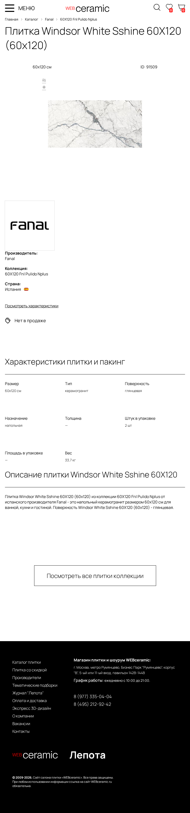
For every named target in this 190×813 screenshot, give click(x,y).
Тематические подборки (34, 685)
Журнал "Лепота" (28, 693)
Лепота (88, 754)
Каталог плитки (26, 662)
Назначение (16, 418)
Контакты (20, 731)
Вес (68, 453)
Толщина (73, 418)
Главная (11, 19)
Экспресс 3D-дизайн (31, 708)
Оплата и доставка (29, 700)
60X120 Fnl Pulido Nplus (78, 19)
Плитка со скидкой (29, 670)
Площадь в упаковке (24, 453)
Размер (12, 383)
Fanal (49, 19)
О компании (23, 716)
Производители (26, 677)
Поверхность (137, 383)
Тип (68, 383)
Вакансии (21, 723)
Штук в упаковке (140, 418)
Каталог (31, 19)
